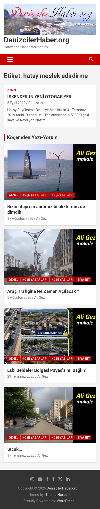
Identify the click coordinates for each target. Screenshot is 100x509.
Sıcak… (14, 449)
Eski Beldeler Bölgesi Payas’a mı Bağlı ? (46, 370)
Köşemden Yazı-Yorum (32, 137)
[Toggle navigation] (10, 59)
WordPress (66, 501)
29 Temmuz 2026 (20, 376)
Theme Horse (56, 494)
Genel (12, 90)
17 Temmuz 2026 (20, 455)
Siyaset (83, 279)
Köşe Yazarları (34, 195)
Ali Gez (41, 219)
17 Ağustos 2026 (20, 219)
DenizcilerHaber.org (36, 40)
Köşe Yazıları (62, 195)
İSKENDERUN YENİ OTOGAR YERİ (40, 96)
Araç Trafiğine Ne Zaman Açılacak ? (43, 291)
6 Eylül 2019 (16, 103)
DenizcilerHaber (40, 103)
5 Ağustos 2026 (19, 297)
